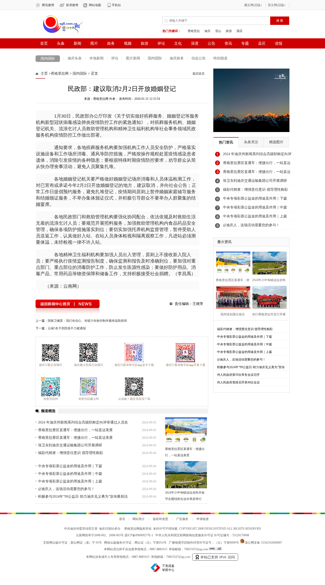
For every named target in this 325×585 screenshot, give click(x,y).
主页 (44, 73)
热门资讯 (226, 142)
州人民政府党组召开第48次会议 (238, 382)
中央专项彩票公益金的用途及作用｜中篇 (70, 474)
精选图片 (276, 142)
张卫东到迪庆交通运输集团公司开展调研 (70, 445)
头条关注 (251, 142)
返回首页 (198, 73)
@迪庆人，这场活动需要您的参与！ (66, 489)
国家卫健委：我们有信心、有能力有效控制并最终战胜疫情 (87, 320)
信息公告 (198, 58)
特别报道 (220, 58)
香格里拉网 (60, 73)
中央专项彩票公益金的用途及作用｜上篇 (70, 481)
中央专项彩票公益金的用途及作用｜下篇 (70, 466)
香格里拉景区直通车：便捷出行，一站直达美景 (75, 430)
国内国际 (48, 58)
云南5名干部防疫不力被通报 (67, 328)
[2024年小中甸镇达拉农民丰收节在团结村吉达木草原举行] (186, 474)
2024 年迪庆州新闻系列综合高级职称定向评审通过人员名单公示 (257, 155)
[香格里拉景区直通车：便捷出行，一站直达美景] (186, 431)
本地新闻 (96, 58)
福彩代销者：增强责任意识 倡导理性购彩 (70, 453)
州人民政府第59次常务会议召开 (238, 375)
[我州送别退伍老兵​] (232, 297)
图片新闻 (133, 58)
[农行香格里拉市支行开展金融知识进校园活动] (268, 297)
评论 (114, 58)
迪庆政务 (177, 58)
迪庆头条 (75, 58)
